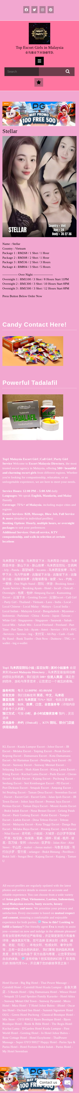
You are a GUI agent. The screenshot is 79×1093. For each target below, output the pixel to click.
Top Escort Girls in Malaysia (39, 47)
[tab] (39, 61)
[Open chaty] (67, 1082)
